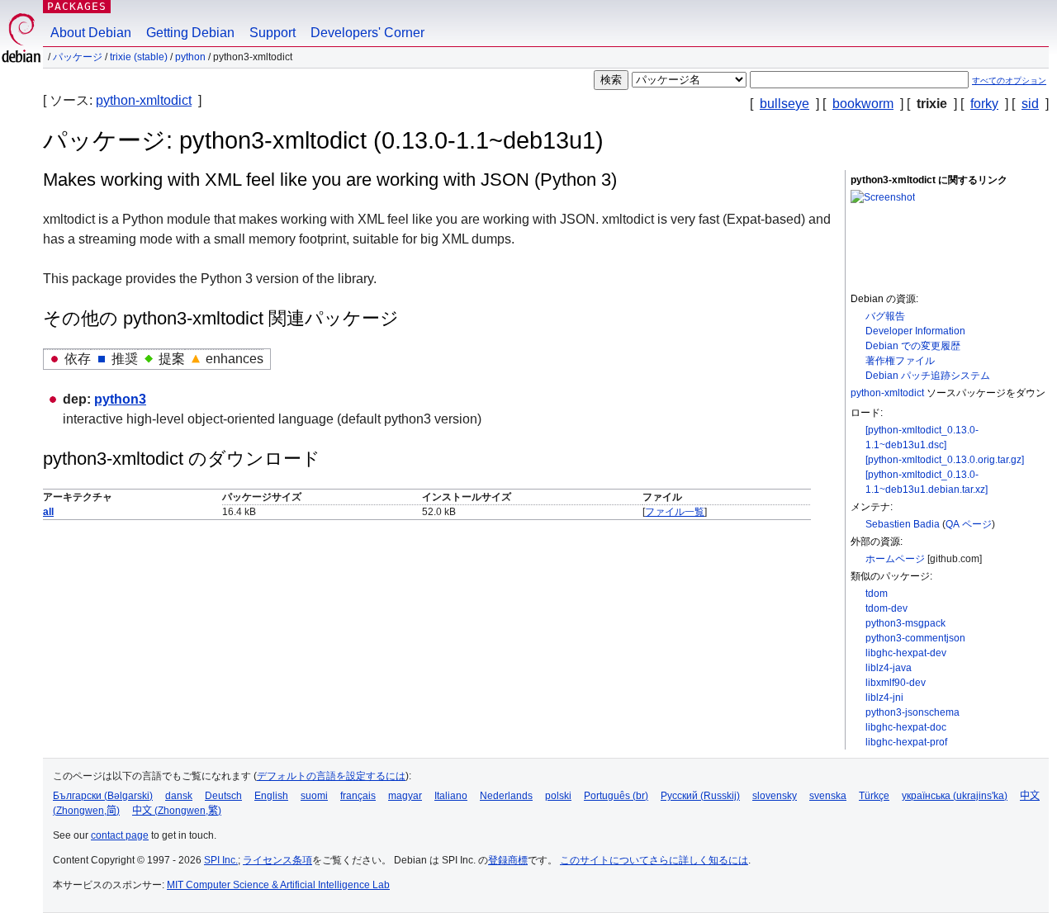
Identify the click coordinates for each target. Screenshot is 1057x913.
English (271, 796)
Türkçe (874, 796)
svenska (827, 796)
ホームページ (895, 559)
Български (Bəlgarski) (103, 796)
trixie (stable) (139, 57)
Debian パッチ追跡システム (927, 375)
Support (272, 33)
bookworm (862, 104)
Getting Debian (190, 33)
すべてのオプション (1009, 80)
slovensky (774, 796)
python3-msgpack (905, 623)
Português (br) (616, 796)
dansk (178, 796)
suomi (314, 796)
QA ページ (969, 524)
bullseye (784, 104)
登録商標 (508, 860)
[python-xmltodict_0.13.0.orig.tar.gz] (944, 460)
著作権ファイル (900, 361)
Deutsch (223, 796)
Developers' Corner (367, 33)
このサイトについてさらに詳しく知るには (654, 860)
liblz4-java (888, 668)
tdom (876, 593)
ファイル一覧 (674, 512)
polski (558, 796)
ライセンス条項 (277, 860)
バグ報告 (885, 316)
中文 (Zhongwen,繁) (176, 810)
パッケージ (77, 57)
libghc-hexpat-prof (906, 742)
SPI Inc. (221, 860)
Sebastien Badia (902, 524)
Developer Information (915, 331)
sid (1030, 104)
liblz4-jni (884, 697)
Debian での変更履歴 (912, 346)
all (48, 512)
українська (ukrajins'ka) (954, 796)
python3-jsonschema (912, 712)
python (190, 57)
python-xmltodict (144, 100)
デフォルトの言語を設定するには (331, 776)
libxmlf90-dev (895, 682)
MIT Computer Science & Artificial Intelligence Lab (278, 885)
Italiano (450, 796)
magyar (405, 796)
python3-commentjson (915, 638)
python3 (120, 399)
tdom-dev (886, 608)
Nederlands (506, 796)
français (358, 796)
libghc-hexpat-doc (905, 727)
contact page (120, 835)
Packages (77, 6)
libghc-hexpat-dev (905, 653)
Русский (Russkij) (700, 796)
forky (984, 104)
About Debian (90, 33)
